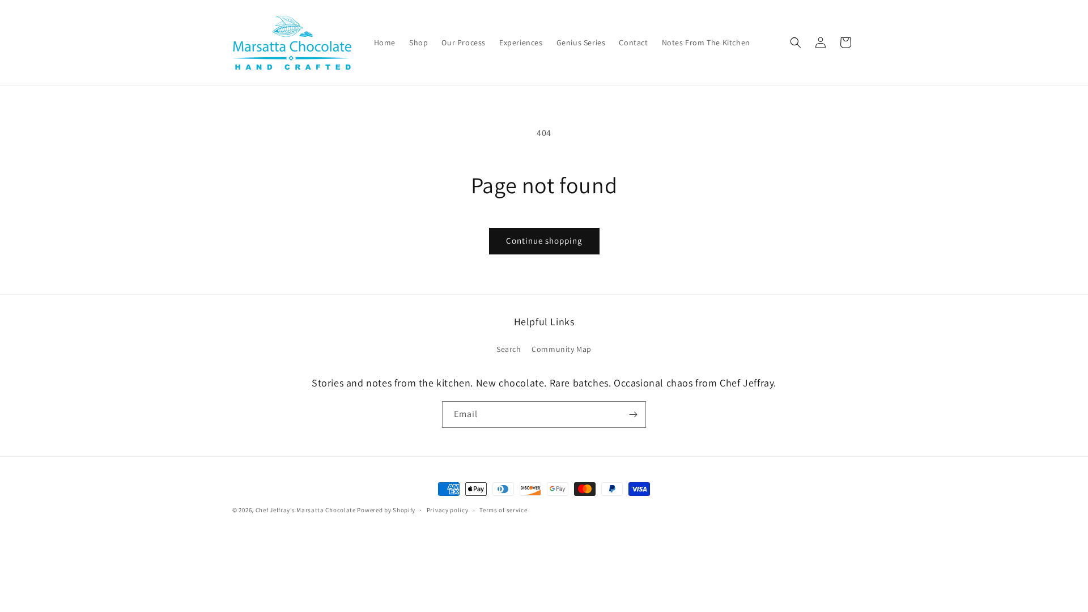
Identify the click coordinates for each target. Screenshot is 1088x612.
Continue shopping (544, 240)
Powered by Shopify (386, 510)
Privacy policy (448, 510)
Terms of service (503, 510)
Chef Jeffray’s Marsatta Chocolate (307, 510)
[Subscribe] (632, 414)
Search (508, 349)
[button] (795, 42)
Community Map (562, 349)
